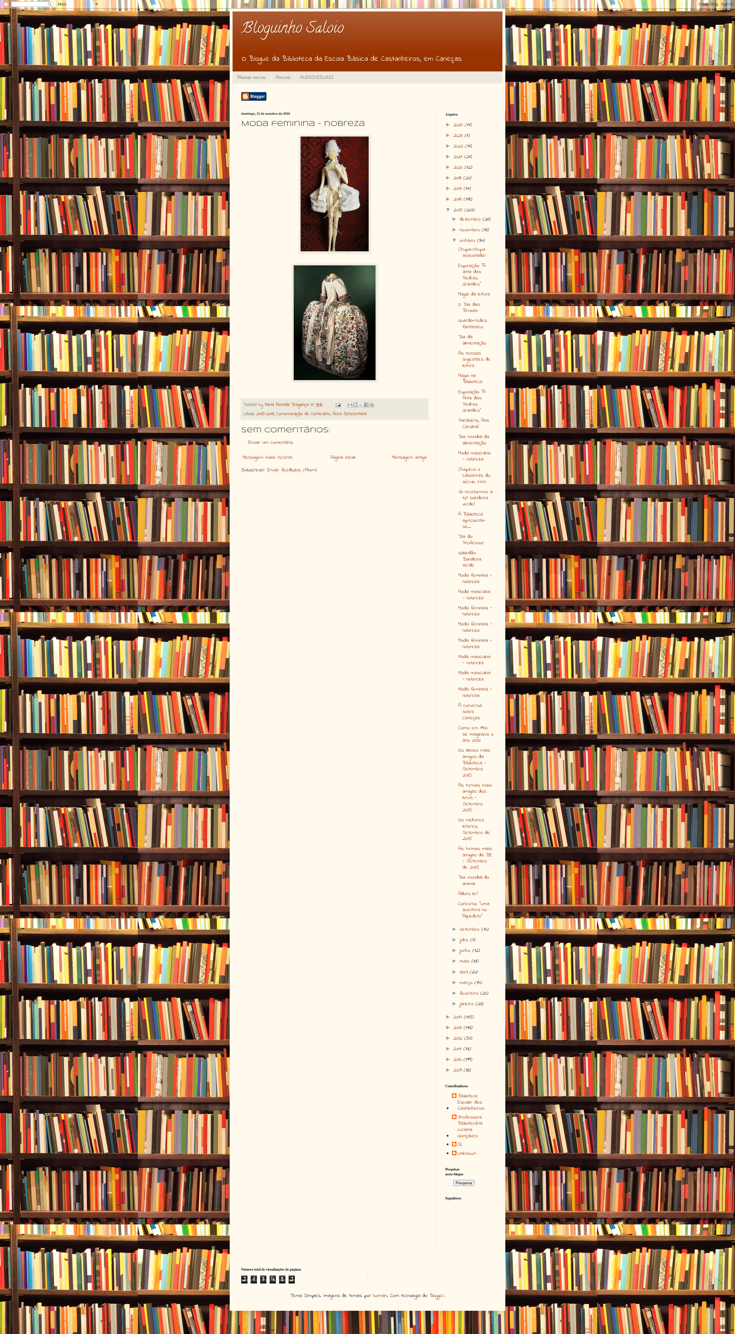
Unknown (467, 1154)
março (467, 983)
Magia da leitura (474, 294)
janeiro (467, 1004)
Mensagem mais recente (268, 457)
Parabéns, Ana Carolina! (473, 424)
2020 (459, 167)
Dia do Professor (471, 540)
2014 (458, 1017)
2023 (459, 135)
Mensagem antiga (409, 457)
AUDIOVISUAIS (317, 77)
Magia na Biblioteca (470, 379)
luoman (380, 1296)
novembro (471, 230)
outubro (468, 240)
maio (465, 961)
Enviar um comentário (270, 442)
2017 (458, 188)
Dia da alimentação (472, 340)
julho (465, 940)
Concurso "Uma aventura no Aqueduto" (474, 910)
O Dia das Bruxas (469, 308)
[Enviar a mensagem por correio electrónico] (338, 404)
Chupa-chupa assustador (472, 253)
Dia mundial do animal (473, 881)
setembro (470, 929)
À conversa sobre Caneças (470, 712)
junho (466, 950)
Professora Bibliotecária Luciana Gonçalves (470, 1127)
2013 (458, 1028)
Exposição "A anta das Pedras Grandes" (472, 275)
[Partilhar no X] (361, 405)
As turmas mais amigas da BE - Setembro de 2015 (475, 858)
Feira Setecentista (349, 414)
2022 (459, 146)
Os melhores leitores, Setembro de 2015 (474, 829)
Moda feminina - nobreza (475, 579)
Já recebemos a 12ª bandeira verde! (475, 498)
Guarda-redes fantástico (472, 324)
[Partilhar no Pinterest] (372, 405)
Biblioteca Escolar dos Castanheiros (471, 1102)
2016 (458, 199)
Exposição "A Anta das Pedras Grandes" (472, 401)
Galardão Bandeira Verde (469, 559)
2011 (458, 1049)
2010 (458, 1059)
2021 (458, 157)
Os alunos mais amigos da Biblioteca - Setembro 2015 (474, 763)
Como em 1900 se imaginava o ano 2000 (476, 734)
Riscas (283, 77)
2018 (458, 178)
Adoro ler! (468, 894)
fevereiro (470, 993)
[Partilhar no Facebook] (366, 405)
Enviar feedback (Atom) (292, 470)
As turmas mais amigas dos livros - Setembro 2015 (475, 798)
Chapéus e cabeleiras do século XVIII (474, 476)
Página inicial (251, 77)
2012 (458, 1038)
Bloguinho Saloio (292, 29)
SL (460, 1145)
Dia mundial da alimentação (473, 440)
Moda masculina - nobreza (474, 456)
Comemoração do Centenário (303, 414)
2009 (458, 1070)
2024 (459, 125)
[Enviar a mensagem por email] (350, 405)
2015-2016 (265, 414)
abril (465, 972)
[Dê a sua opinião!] (355, 405)
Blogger (437, 1296)
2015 (459, 210)
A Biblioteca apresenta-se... (472, 520)
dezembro (471, 219)
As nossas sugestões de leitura (474, 360)
